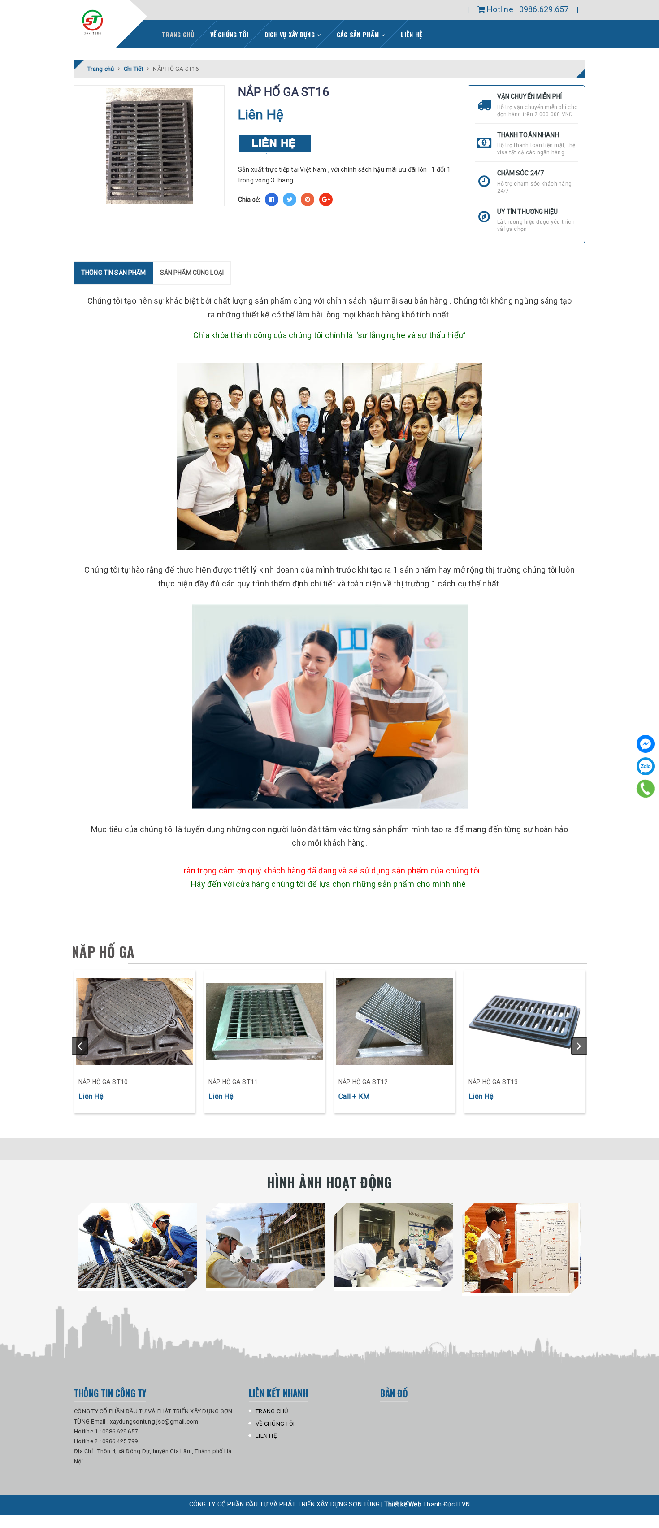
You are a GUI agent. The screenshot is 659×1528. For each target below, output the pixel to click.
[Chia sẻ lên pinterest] (307, 199)
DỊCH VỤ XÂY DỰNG (290, 34)
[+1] (326, 199)
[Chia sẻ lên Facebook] (271, 199)
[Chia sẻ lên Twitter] (289, 199)
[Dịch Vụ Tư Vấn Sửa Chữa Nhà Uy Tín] (393, 1245)
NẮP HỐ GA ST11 (233, 1081)
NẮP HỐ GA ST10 (103, 1081)
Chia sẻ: (249, 199)
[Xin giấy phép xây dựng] (521, 1248)
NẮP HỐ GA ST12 (363, 1081)
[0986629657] (645, 788)
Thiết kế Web (403, 1504)
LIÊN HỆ (266, 1435)
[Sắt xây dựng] (134, 1021)
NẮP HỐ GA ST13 (493, 1081)
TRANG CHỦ (272, 1411)
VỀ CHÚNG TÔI (229, 34)
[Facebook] (646, 744)
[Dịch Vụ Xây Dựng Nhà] (137, 1245)
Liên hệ (411, 34)
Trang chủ (178, 34)
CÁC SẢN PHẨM (359, 34)
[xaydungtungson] (92, 21)
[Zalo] (646, 766)
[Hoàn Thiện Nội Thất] (265, 1245)
